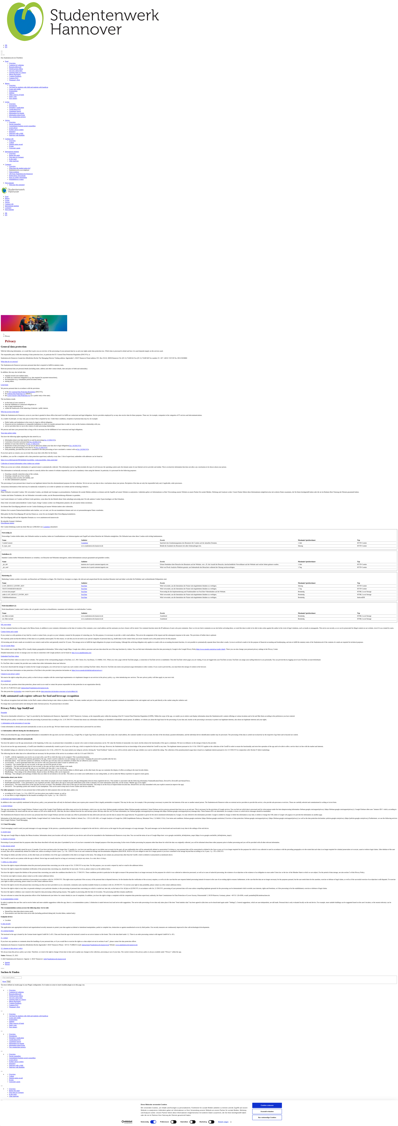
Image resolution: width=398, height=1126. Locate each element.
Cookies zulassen (267, 1105)
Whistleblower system (16, 179)
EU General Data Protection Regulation (22, 392)
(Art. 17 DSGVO (33, 444)
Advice (7, 120)
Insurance (12, 131)
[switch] (174, 1122)
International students (12, 152)
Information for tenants (16, 113)
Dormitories (13, 106)
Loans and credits (15, 89)
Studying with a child (16, 133)
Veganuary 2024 (14, 80)
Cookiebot (46, 527)
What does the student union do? (19, 168)
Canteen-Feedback (15, 76)
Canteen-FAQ (13, 78)
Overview (12, 63)
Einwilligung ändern (7, 523)
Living (7, 102)
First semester (9, 183)
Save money (13, 98)
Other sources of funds (16, 95)
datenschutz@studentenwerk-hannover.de (95, 945)
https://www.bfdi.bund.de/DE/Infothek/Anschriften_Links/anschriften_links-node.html (29, 460)
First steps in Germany (16, 157)
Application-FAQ (15, 109)
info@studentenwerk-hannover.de (55, 959)
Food (6, 61)
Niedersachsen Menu (16, 69)
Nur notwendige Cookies (267, 1117)
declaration (17, 691)
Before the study (14, 155)
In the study (13, 159)
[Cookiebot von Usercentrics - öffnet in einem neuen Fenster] (127, 1122)
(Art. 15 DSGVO (49, 440)
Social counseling (15, 124)
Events (11, 146)
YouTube (84, 586)
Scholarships (13, 91)
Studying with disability (17, 135)
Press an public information (18, 177)
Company (8, 164)
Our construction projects (17, 117)
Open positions (14, 172)
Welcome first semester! (17, 185)
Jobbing (11, 93)
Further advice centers (16, 130)
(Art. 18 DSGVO (74, 446)
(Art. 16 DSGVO (34, 442)
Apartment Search (15, 111)
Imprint (7, 962)
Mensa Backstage (15, 74)
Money (7, 83)
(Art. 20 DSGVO (82, 449)
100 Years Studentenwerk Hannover (21, 174)
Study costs (13, 96)
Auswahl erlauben (267, 1111)
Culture (11, 142)
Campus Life (9, 139)
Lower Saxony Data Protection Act (18, 395)
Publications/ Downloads (17, 176)
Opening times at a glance (17, 72)
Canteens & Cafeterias (16, 65)
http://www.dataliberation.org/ (81, 653)
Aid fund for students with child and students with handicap (28, 87)
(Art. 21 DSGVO (41, 447)
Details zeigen (223, 1122)
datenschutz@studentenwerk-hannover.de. (35, 688)
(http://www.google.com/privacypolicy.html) (210, 649)
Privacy (7, 964)
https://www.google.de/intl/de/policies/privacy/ (87, 670)
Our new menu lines (15, 71)
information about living (17, 115)
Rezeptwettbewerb (15, 67)
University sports (14, 148)
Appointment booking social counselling (22, 126)
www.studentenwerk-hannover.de (126, 945)
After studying (14, 161)
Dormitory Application (16, 107)
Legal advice (13, 128)
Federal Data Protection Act (16, 394)
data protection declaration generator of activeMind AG (59, 691)
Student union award (16, 144)
